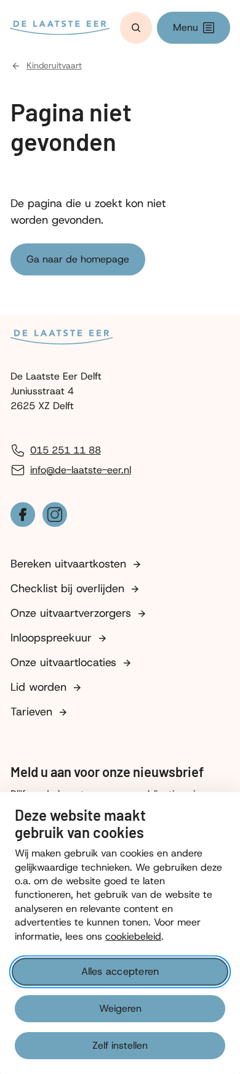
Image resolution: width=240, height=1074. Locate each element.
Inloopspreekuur (51, 637)
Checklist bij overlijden (67, 588)
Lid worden (38, 687)
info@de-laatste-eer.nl (80, 469)
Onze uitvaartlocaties (63, 662)
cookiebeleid (133, 936)
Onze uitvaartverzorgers (70, 613)
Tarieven (31, 711)
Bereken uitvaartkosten (68, 563)
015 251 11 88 (65, 450)
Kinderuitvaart (54, 65)
